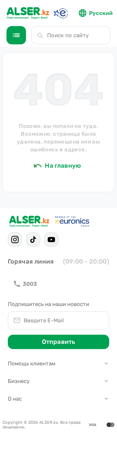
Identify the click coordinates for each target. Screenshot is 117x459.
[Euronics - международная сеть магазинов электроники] (60, 13)
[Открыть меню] (16, 35)
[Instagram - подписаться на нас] (15, 239)
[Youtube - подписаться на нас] (51, 239)
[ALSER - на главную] (27, 13)
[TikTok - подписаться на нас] (33, 239)
